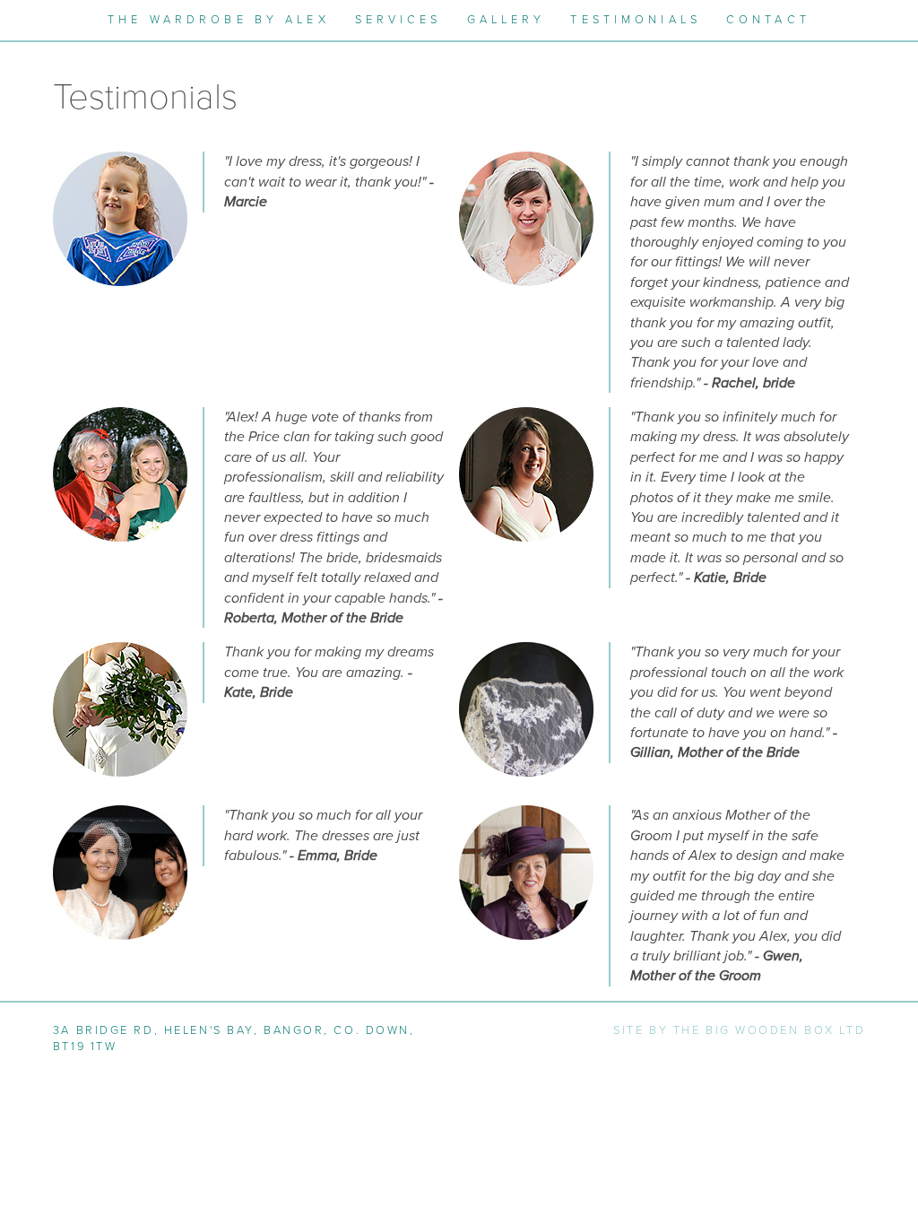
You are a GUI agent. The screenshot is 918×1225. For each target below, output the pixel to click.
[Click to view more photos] (120, 218)
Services (398, 20)
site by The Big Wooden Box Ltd (739, 1030)
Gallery (506, 20)
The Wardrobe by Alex (218, 20)
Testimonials (635, 20)
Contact (768, 20)
